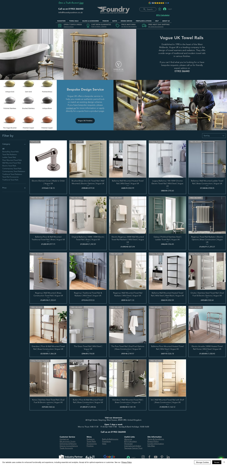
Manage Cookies (202, 462)
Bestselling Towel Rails (10, 152)
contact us (71, 108)
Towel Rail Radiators (9, 154)
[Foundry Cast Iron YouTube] (156, 457)
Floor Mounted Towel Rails (12, 160)
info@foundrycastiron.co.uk (70, 12)
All (3, 149)
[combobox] (214, 135)
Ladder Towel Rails (9, 157)
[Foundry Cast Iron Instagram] (143, 457)
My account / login (67, 441)
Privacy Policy (153, 441)
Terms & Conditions (155, 439)
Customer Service (67, 437)
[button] (159, 9)
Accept (216, 462)
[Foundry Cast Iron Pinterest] (162, 457)
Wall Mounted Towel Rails (11, 163)
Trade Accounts (66, 448)
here (81, 2)
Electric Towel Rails (9, 166)
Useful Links (129, 437)
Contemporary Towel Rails (11, 168)
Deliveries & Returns (68, 443)
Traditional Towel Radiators (12, 174)
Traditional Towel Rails (10, 180)
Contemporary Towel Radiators (13, 171)
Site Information (154, 437)
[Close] (224, 462)
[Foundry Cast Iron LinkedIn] (168, 457)
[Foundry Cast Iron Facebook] (149, 457)
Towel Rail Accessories (10, 177)
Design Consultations (69, 446)
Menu (89, 437)
